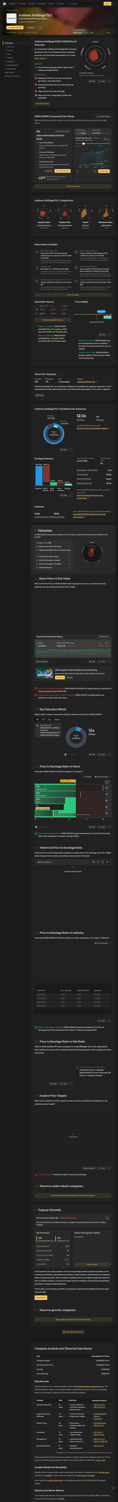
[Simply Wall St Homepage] (4, 3)
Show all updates (92, 1269)
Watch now (59, 677)
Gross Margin (82, 474)
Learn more (48, 171)
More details (40, 58)
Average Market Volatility (96, 322)
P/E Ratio (80, 420)
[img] (74, 652)
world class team (55, 1485)
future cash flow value (47, 691)
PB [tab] (49, 720)
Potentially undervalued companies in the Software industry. (73, 1201)
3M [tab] (93, 862)
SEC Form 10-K (99, 1410)
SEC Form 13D (99, 1440)
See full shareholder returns (53, 320)
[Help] (78, 171)
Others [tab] (57, 720)
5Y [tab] (107, 862)
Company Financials (27, 32)
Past (8, 54)
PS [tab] (43, 720)
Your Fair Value (80, 130)
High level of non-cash (51, 91)
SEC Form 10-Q (99, 1412)
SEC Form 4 (98, 1437)
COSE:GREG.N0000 (44, 916)
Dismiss (69, 677)
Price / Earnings (66, 993)
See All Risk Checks (42, 103)
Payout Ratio (59, 517)
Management (11, 65)
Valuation (10, 47)
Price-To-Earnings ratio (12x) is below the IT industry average (56, 68)
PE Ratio (92, 734)
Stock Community (12, 76)
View (108, 33)
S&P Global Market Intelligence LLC (89, 1391)
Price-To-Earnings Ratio (48, 733)
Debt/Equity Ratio (84, 483)
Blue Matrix (98, 1424)
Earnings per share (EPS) (87, 470)
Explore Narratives (41, 661)
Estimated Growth (83, 993)
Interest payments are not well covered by (55, 86)
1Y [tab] (98, 862)
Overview (9, 43)
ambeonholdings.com (86, 382)
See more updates (73, 295)
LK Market (54, 338)
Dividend (9, 61)
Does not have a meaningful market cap (54, 96)
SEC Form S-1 (99, 1431)
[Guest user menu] (113, 4)
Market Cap (98, 993)
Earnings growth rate (45, 1246)
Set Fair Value (104, 171)
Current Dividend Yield (44, 517)
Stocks (8, 10)
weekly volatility (85, 355)
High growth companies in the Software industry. (73, 1325)
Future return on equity (44, 1260)
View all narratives (73, 186)
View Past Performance (74, 1337)
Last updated (41, 1269)
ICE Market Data (100, 1428)
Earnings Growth (107, 782)
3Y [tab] (103, 862)
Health (9, 58)
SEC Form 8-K (99, 1451)
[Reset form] (89, 171)
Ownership (10, 69)
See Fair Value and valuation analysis (92, 428)
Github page (104, 1477)
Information (10, 72)
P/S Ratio (100, 420)
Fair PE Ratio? (81, 1049)
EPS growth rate (63, 1246)
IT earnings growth (43, 1251)
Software (15, 10)
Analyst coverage (42, 1265)
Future (9, 50)
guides (49, 1481)
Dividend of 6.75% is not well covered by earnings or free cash (54, 79)
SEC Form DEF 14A (100, 1447)
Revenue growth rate (44, 1256)
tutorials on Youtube (86, 1481)
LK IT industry (56, 329)
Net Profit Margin (84, 479)
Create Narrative (105, 116)
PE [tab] (37, 720)
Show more (39, 395)
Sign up (107, 3)
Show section (41, 1303)
